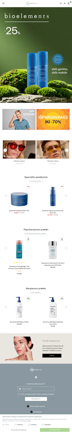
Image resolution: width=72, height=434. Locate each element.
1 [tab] (32, 99)
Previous (5, 150)
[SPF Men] (19, 119)
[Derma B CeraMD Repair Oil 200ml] (19, 307)
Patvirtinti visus (54, 430)
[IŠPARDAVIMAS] (53, 119)
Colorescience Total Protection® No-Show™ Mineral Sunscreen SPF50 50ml (53, 264)
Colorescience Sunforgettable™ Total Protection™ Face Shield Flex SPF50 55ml (19, 267)
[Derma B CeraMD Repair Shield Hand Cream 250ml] (53, 307)
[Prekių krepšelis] (68, 3)
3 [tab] (39, 99)
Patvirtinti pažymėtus (18, 430)
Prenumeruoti (36, 399)
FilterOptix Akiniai (19, 161)
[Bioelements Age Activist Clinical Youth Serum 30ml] (53, 196)
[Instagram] (36, 377)
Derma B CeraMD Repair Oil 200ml (19, 322)
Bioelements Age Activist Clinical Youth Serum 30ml (52, 212)
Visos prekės (35, 292)
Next (66, 150)
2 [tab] (36, 99)
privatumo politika (31, 394)
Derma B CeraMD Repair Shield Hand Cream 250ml (53, 323)
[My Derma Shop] (32, 3)
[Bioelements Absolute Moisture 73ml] (19, 196)
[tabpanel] (36, 55)
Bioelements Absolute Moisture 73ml (19, 210)
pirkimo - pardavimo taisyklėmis (45, 394)
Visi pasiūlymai (35, 181)
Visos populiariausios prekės (35, 233)
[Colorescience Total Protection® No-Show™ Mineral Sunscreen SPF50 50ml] (53, 248)
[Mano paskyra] (64, 3)
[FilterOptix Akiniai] (19, 149)
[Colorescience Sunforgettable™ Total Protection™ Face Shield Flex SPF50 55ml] (19, 248)
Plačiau (51, 355)
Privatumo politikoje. (26, 420)
